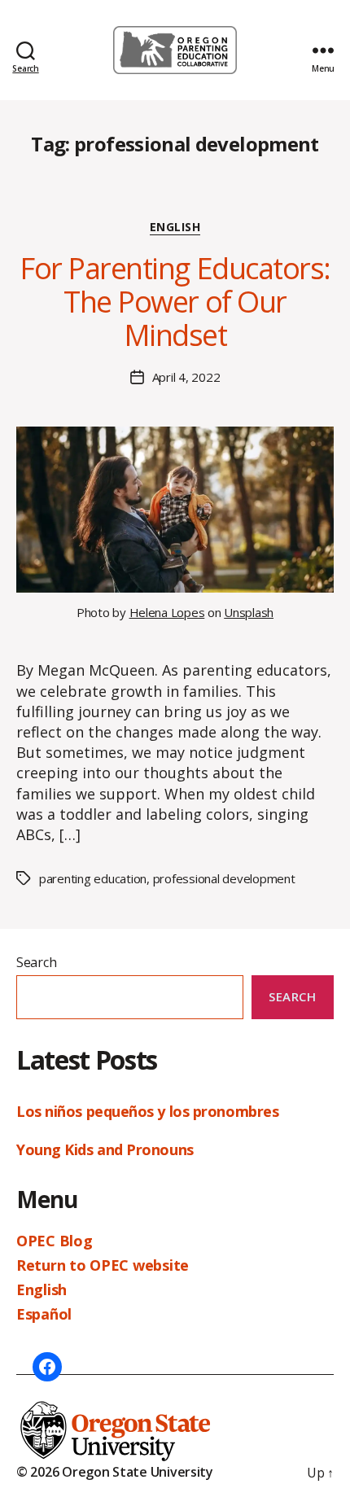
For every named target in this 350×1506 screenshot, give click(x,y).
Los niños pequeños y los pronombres (149, 1111)
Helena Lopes (167, 612)
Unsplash (248, 612)
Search (36, 962)
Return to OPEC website (102, 1265)
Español (44, 1314)
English (175, 227)
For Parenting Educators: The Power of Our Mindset (175, 301)
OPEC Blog (54, 1240)
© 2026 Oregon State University (114, 1472)
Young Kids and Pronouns (106, 1149)
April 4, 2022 (186, 377)
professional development (224, 878)
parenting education (93, 878)
